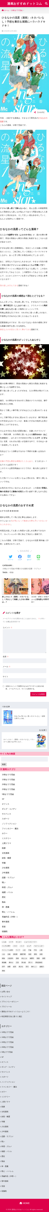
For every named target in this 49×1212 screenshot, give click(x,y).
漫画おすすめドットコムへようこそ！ (16, 1011)
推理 (43, 958)
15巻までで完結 (9, 569)
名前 (6, 657)
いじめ (4, 942)
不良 (35, 950)
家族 (3, 958)
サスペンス (6, 814)
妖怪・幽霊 (6, 858)
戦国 (38, 958)
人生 (3, 954)
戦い (4, 882)
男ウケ (30, 962)
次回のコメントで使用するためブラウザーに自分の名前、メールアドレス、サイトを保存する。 (25, 687)
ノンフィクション (9, 824)
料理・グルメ (7, 887)
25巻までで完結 (8, 789)
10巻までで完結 (8, 775)
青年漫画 (5, 922)
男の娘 (24, 962)
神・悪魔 (5, 907)
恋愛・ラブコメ (35, 569)
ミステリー (6, 838)
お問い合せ (5, 992)
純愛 (9, 966)
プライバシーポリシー (10, 1002)
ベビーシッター (39, 946)
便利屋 (15, 954)
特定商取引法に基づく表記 (11, 1016)
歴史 (4, 897)
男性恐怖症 (38, 962)
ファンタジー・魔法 (10, 829)
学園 (17, 569)
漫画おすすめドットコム (24, 3)
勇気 (35, 954)
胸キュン (34, 966)
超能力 (42, 966)
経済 (14, 966)
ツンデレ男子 (6, 946)
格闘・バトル (7, 892)
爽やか (11, 962)
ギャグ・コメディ (9, 809)
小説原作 (10, 958)
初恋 (29, 954)
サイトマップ (6, 997)
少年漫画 (5, 873)
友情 (41, 954)
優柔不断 (23, 954)
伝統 (9, 954)
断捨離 (4, 962)
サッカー (18, 942)
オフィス (5, 804)
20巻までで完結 (8, 784)
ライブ (18, 950)
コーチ (11, 942)
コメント (7, 628)
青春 (12, 572)
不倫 (29, 950)
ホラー (4, 833)
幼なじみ (24, 958)
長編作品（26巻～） (10, 917)
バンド (22, 946)
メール (6, 667)
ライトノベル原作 (7, 950)
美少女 (21, 966)
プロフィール (6, 1007)
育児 (27, 966)
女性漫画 (5, 853)
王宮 (17, 962)
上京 (24, 950)
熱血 (4, 902)
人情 (41, 950)
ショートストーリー (30, 942)
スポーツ (5, 819)
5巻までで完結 (8, 794)
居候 (17, 958)
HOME (26, 1203)
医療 (4, 848)
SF (3, 799)
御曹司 (32, 958)
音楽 (4, 927)
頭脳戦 (4, 931)
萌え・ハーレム (8, 912)
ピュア (29, 946)
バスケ (15, 946)
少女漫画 (24, 569)
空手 (3, 966)
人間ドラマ (6, 843)
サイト (5, 677)
